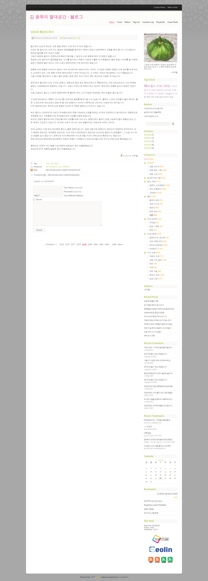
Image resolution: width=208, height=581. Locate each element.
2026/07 (148, 138)
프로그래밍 (163, 85)
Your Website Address (73, 195)
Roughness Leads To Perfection (155, 505)
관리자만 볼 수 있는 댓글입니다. (155, 355)
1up (120, 577)
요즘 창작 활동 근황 (151, 301)
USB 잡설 (153, 434)
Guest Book (172, 22)
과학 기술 (155, 271)
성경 (153, 90)
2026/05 (148, 145)
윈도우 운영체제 (158, 245)
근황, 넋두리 (156, 166)
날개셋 (168, 90)
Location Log (148, 22)
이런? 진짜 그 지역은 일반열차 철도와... (158, 349)
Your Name (73, 188)
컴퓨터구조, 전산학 (159, 238)
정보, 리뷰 (153, 181)
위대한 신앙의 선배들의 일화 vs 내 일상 (158, 324)
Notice (127, 22)
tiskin (126, 577)
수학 (153, 267)
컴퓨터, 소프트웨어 (159, 185)
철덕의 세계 (156, 200)
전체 (148, 159)
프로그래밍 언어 (157, 241)
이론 (153, 215)
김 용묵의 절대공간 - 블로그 (56, 16)
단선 (47, 163)
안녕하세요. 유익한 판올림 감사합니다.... (158, 407)
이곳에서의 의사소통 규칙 (153, 108)
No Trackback (52, 167)
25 (156, 478)
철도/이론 (76, 38)
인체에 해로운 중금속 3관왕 (154, 313)
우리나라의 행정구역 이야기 (155, 316)
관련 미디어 (156, 204)
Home (111, 22)
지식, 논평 (153, 252)
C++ (173, 93)
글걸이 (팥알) (148, 509)
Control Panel (159, 7)
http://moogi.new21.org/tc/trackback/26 (63, 175)
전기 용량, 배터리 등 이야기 (154, 305)
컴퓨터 (161, 93)
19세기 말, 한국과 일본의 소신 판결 (157, 328)
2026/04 (148, 148)
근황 (157, 97)
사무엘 (147, 289)
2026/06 (148, 141)
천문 (153, 264)
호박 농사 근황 (149, 336)
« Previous (50, 244)
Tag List (136, 22)
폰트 (153, 230)
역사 (147, 85)
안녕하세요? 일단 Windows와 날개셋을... (158, 387)
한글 (171, 97)
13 (165, 472)
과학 (152, 97)
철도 (57, 163)
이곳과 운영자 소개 (151, 116)
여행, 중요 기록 (158, 170)
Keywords (160, 22)
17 (151, 475)
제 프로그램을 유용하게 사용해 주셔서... (158, 400)
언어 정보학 (154, 219)
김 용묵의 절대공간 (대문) (167, 494)
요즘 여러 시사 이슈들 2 (152, 332)
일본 (161, 97)
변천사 (154, 208)
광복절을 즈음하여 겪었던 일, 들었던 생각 (159, 309)
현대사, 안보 (156, 275)
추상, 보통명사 (157, 189)
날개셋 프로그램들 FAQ (152, 112)
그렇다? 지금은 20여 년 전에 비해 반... (157, 361)
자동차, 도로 (156, 256)
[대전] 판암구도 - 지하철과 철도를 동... (157, 421)
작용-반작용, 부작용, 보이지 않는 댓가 (157, 320)
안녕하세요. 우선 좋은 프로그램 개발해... (158, 394)
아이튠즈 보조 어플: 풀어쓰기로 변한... (157, 447)
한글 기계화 (156, 226)
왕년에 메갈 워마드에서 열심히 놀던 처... (158, 374)
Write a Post (172, 7)
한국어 (166, 97)
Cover (119, 22)
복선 (52, 163)
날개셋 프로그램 (156, 178)
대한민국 (160, 90)
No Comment (64, 167)
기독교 (174, 86)
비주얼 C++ (152, 93)
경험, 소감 (155, 174)
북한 (148, 97)
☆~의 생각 (150, 428)
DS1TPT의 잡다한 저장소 (153, 501)
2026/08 (148, 135)
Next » (120, 244)
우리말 (154, 222)
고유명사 (155, 193)
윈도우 (147, 90)
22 (175, 475)
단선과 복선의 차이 (42, 31)
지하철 (168, 93)
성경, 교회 (155, 279)
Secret (39, 199)
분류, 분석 (155, 211)
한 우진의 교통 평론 (151, 513)
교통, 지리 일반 (158, 260)
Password (72, 191)
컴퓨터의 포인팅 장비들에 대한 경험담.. (159, 441)
